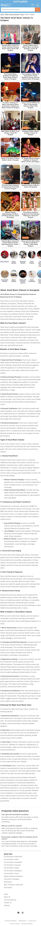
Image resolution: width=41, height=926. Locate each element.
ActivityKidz (13, 920)
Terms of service (15, 923)
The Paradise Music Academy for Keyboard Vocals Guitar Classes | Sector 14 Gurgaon (10, 76)
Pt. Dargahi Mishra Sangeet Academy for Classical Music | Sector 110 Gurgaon (31, 160)
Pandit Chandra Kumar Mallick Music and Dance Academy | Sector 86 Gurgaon (31, 48)
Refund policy (22, 920)
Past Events (8, 887)
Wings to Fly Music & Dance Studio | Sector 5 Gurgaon (10, 159)
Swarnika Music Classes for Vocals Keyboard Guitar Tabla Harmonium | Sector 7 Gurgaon (10, 243)
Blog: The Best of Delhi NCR (13, 884)
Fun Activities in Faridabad (13, 862)
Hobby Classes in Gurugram (13, 876)
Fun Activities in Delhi (11, 859)
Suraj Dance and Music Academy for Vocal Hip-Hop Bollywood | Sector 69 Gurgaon (30, 215)
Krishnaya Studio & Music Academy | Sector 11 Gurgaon (30, 133)
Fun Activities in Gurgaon (12, 865)
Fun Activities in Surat (11, 873)
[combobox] (18, 10)
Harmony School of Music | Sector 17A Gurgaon (30, 186)
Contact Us (8, 902)
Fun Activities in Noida (11, 868)
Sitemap (7, 905)
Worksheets (8, 882)
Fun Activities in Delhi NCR (13, 856)
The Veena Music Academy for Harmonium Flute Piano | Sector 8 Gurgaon (10, 187)
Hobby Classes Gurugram (12, 14)
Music (22, 14)
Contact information (27, 923)
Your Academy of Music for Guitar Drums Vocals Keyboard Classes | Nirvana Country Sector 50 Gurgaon (30, 76)
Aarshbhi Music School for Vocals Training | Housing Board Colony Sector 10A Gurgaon (10, 48)
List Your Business (10, 900)
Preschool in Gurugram (11, 879)
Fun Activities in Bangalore (13, 870)
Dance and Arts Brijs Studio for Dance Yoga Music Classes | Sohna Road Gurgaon (31, 243)
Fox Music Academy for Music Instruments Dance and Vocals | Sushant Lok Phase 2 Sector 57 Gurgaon (10, 105)
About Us (7, 897)
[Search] (37, 10)
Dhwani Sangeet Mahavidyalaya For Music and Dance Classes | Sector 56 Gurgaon (10, 215)
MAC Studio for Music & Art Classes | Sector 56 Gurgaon (10, 133)
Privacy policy (32, 920)
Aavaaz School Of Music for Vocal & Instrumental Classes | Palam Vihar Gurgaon (31, 105)
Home (2, 14)
